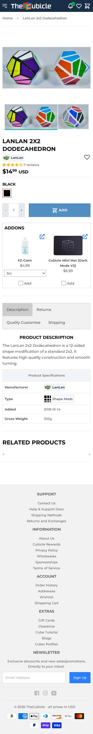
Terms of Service (46, 568)
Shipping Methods (46, 515)
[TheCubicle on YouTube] (54, 694)
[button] (5, 67)
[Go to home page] (31, 6)
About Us (46, 538)
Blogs (46, 638)
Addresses (46, 591)
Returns (43, 309)
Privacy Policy (46, 550)
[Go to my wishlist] (79, 6)
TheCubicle (35, 707)
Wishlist (46, 597)
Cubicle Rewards (47, 544)
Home (7, 18)
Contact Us (47, 503)
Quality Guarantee (23, 322)
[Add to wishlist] (87, 157)
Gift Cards (46, 620)
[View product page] (42, 236)
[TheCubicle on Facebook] (36, 694)
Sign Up (80, 678)
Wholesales (46, 556)
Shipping (56, 322)
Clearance (46, 626)
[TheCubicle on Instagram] (45, 694)
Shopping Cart (47, 603)
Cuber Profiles (46, 644)
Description (18, 309)
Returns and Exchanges (46, 521)
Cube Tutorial (46, 632)
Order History (46, 585)
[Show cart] (87, 6)
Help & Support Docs (46, 509)
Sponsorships (46, 562)
